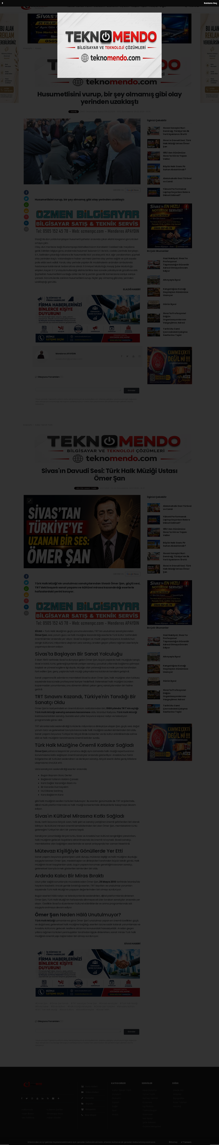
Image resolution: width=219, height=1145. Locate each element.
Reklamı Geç (210, 3)
